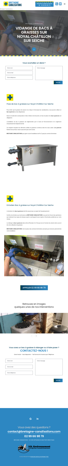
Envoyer (58, 82)
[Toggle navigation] (65, 4)
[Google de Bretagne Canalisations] (56, 4)
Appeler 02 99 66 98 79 (34, 287)
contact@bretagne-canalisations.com (34, 431)
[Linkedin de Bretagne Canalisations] (60, 4)
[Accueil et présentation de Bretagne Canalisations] (12, 4)
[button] (32, 336)
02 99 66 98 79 (34, 436)
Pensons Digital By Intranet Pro (39, 456)
